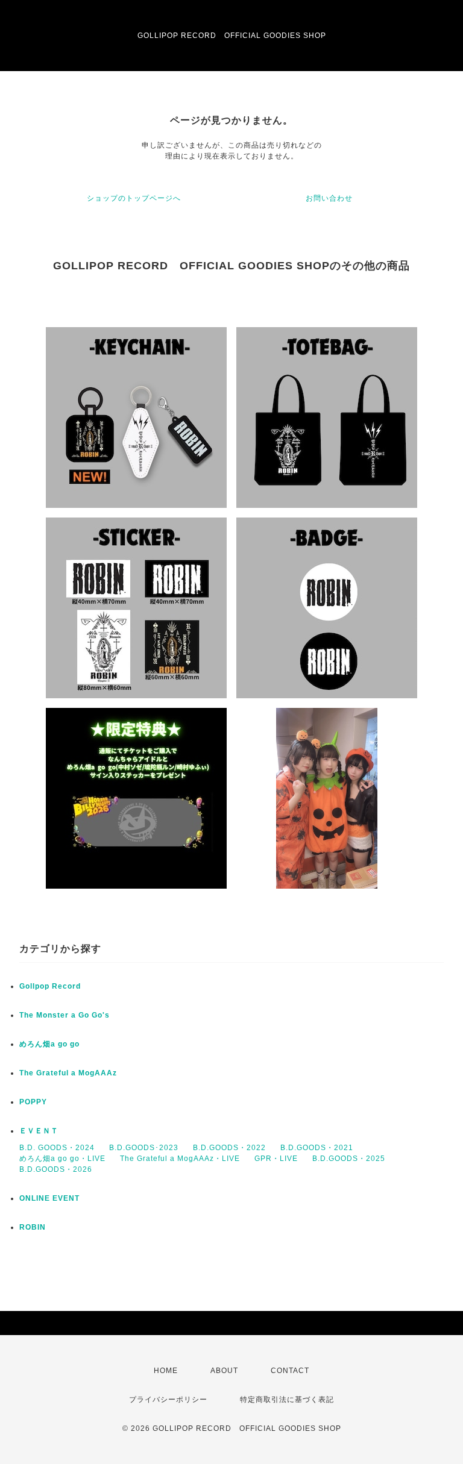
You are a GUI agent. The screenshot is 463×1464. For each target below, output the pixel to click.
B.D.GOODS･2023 (143, 1147)
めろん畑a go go (49, 1044)
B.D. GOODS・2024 (57, 1147)
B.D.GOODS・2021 (316, 1147)
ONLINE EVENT (49, 1198)
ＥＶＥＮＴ (38, 1131)
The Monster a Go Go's (64, 1015)
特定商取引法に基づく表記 (287, 1399)
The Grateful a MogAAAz (68, 1073)
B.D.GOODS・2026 (55, 1169)
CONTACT (290, 1370)
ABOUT (224, 1370)
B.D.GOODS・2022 (229, 1147)
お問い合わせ (329, 198)
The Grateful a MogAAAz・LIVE (180, 1158)
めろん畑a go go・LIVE (62, 1158)
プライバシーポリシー (168, 1399)
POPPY (33, 1102)
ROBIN (32, 1227)
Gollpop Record (50, 986)
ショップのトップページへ (134, 198)
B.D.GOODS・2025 (348, 1158)
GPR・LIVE (276, 1158)
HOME (166, 1370)
